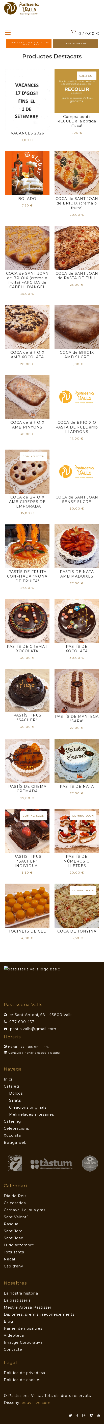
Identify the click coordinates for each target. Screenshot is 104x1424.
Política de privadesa (24, 1373)
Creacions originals (27, 1107)
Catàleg (11, 1086)
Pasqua (11, 1224)
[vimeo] (93, 1415)
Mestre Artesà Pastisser (27, 1307)
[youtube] (98, 1415)
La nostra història (21, 1293)
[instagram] (85, 1415)
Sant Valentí (16, 1217)
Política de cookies (22, 1380)
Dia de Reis (15, 1196)
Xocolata (12, 1135)
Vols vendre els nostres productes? (30, 43)
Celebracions (16, 1128)
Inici (8, 1079)
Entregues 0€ (76, 43)
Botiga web (15, 1142)
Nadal (9, 1259)
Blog (8, 1321)
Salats (15, 1100)
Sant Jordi (14, 1231)
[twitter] (72, 1415)
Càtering (12, 1121)
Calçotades (15, 1203)
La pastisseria (17, 1300)
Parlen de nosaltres (23, 1328)
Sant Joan (13, 1238)
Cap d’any (13, 1266)
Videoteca (14, 1335)
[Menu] (8, 32)
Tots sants (14, 1252)
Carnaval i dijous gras (24, 1210)
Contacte (13, 1349)
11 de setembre (19, 1245)
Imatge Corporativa (23, 1342)
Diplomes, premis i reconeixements (39, 1314)
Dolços (16, 1093)
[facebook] (79, 1415)
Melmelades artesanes (31, 1114)
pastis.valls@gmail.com (33, 1029)
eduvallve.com (36, 1402)
